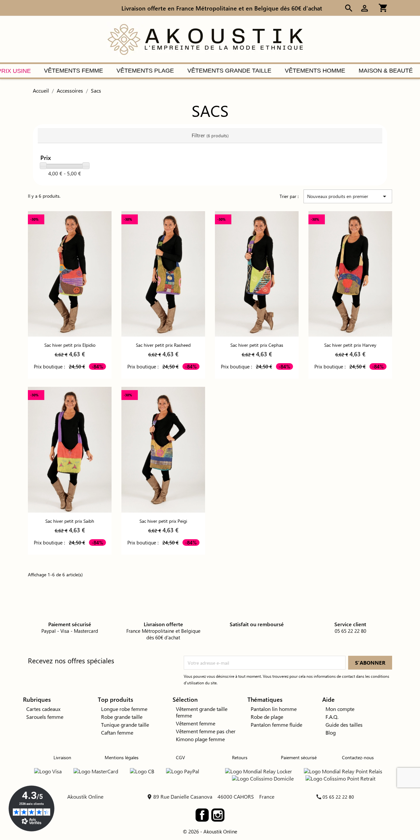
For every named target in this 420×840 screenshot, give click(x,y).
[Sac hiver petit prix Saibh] (70, 450)
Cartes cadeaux (43, 708)
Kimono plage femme (200, 739)
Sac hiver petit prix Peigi (163, 521)
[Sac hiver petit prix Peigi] (163, 450)
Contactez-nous (358, 757)
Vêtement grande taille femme (201, 712)
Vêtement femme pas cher (206, 731)
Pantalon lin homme (274, 708)
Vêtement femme (195, 723)
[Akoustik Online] (205, 38)
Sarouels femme (44, 716)
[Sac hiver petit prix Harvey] (350, 274)
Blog (331, 732)
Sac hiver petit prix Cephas (256, 345)
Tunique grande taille (125, 724)
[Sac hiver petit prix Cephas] (257, 274)
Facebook (202, 815)
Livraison (62, 757)
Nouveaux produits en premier (347, 196)
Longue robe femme (124, 708)
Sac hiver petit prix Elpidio (69, 345)
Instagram (217, 815)
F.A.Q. (332, 716)
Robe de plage (267, 716)
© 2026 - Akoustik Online (210, 831)
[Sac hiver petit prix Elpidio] (70, 274)
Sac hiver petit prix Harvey (350, 345)
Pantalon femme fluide (276, 724)
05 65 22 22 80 (338, 797)
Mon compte (340, 708)
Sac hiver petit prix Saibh (69, 521)
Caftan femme (117, 732)
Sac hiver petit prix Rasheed (163, 345)
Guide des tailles (344, 724)
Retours (239, 757)
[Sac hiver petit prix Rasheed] (163, 274)
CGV (180, 757)
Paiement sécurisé (299, 757)
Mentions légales (121, 757)
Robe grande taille (121, 716)
